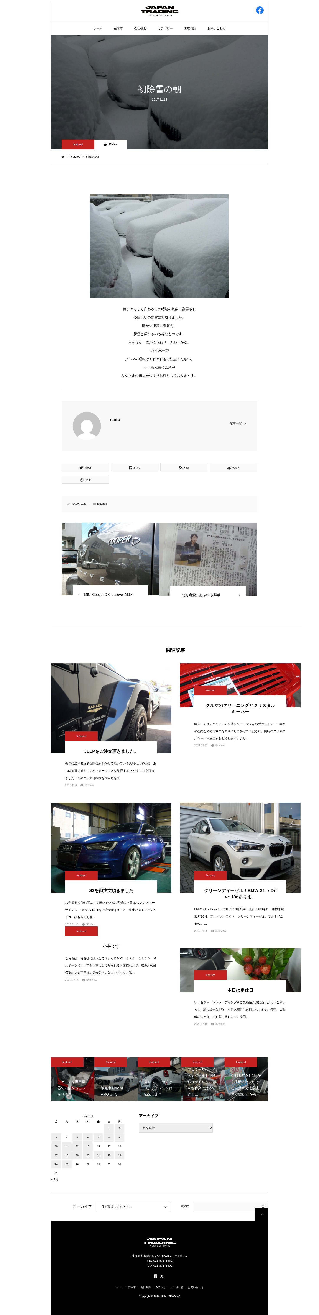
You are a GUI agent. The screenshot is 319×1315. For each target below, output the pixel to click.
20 (88, 1155)
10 (56, 1146)
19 (77, 1155)
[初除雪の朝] (110, 559)
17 (56, 1155)
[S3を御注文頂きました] (111, 848)
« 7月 (54, 1179)
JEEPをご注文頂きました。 (111, 751)
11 (67, 1146)
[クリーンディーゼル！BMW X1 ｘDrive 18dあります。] (240, 848)
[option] (72, 1079)
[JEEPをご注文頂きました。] (111, 708)
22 (109, 1155)
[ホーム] (63, 156)
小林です (111, 946)
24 (56, 1164)
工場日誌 (190, 28)
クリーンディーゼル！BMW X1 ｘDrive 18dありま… (240, 893)
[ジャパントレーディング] (160, 11)
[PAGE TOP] (261, 1214)
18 (67, 1155)
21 (98, 1155)
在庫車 (118, 28)
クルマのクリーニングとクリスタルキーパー (240, 708)
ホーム (97, 28)
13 (88, 1146)
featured (78, 144)
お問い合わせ (216, 28)
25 (67, 1164)
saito (115, 419)
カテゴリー (165, 28)
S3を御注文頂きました (111, 890)
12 (77, 1146)
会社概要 (140, 28)
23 (119, 1155)
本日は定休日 (240, 990)
